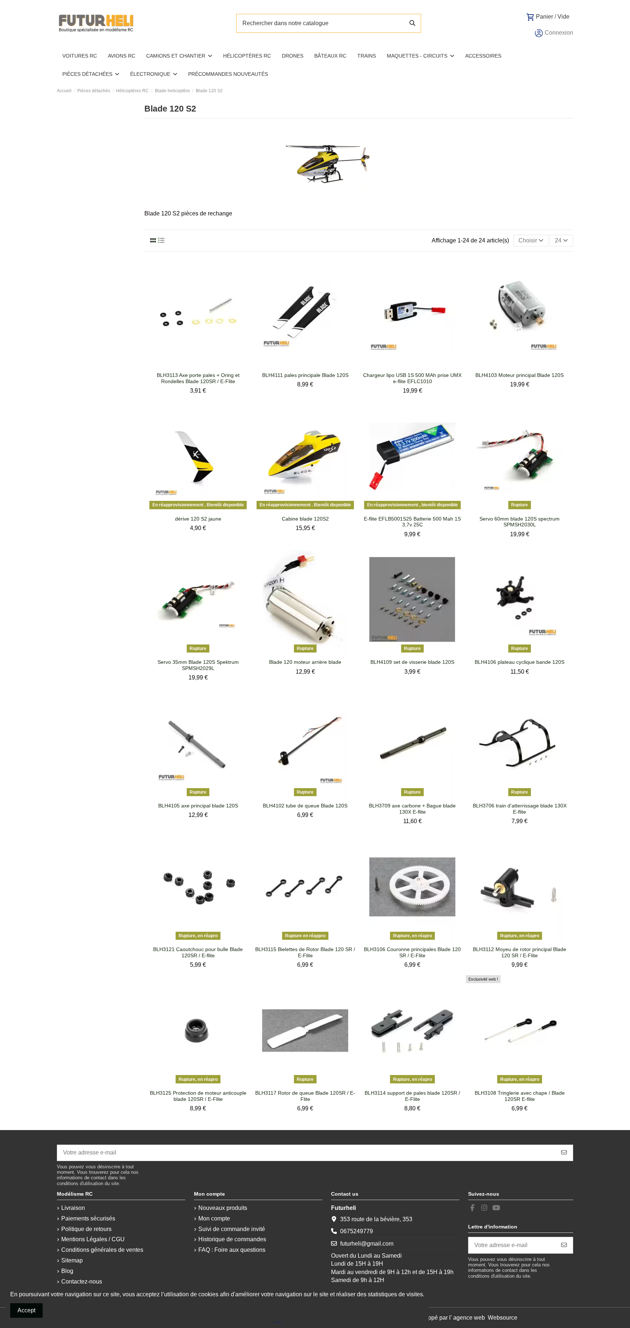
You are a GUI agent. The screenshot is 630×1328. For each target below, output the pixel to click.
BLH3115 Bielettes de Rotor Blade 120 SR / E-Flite (305, 952)
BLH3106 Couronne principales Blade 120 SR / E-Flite (412, 952)
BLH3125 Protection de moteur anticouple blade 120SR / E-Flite (198, 1096)
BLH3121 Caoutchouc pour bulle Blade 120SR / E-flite (198, 952)
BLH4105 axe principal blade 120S (198, 806)
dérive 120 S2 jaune (198, 519)
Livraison (73, 1208)
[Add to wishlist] (192, 365)
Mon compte (214, 1218)
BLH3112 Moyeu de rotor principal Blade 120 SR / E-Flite (519, 952)
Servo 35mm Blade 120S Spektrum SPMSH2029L (198, 665)
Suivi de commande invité (231, 1229)
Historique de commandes (232, 1239)
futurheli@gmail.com (366, 1244)
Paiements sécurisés (88, 1218)
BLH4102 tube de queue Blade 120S (305, 806)
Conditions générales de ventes (102, 1250)
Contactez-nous (81, 1281)
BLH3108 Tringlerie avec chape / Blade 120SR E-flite (520, 1096)
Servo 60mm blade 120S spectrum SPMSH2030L (519, 522)
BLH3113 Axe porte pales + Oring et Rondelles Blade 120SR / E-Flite (198, 378)
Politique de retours (86, 1229)
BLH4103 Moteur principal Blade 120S (519, 375)
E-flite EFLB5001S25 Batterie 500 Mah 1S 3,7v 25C (412, 522)
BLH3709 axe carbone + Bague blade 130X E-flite (412, 809)
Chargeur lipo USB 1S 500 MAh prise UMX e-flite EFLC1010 (412, 378)
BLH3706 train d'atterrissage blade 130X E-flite (520, 809)
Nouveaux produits (222, 1208)
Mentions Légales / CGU (93, 1239)
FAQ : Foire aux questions (231, 1250)
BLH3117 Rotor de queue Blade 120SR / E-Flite (305, 1096)
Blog (67, 1271)
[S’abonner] (564, 1153)
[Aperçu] (204, 365)
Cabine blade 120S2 (305, 519)
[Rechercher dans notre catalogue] (412, 23)
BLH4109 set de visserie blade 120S (412, 662)
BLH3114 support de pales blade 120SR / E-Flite (412, 1096)
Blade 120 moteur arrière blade (305, 662)
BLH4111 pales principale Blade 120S (305, 375)
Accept (26, 1310)
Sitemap (72, 1260)
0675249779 (356, 1231)
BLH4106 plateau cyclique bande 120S (519, 662)
